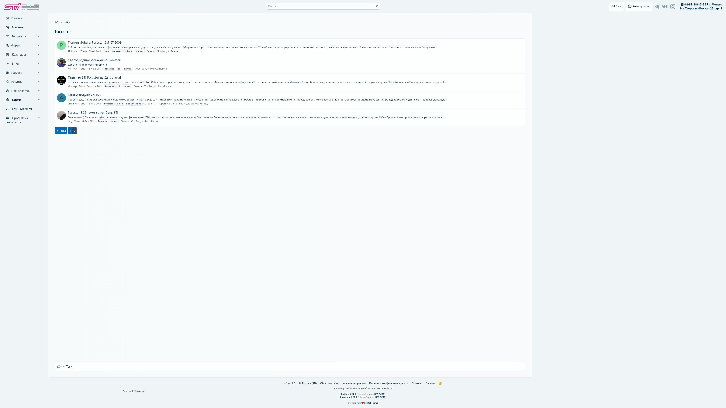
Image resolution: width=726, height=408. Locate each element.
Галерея (16, 72)
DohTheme (372, 402)
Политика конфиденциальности (388, 383)
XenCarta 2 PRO (348, 394)
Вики (15, 63)
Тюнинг (175, 51)
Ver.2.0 (291, 383)
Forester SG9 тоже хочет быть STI (93, 112)
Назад (62, 130)
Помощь (417, 383)
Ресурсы (16, 81)
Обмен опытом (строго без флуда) (187, 103)
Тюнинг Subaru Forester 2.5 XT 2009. (95, 42)
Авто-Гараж (165, 86)
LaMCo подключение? (85, 95)
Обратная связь (329, 383)
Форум (15, 45)
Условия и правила (354, 383)
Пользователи (20, 91)
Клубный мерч (22, 109)
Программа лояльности (17, 120)
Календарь (19, 54)
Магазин (18, 27)
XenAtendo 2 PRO (348, 397)
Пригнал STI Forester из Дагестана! (94, 77)
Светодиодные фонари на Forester (94, 60)
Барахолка (19, 36)
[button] (38, 36)
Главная (16, 18)
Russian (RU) (309, 383)
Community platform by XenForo (363, 388)
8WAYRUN (380, 394)
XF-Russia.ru (138, 391)
